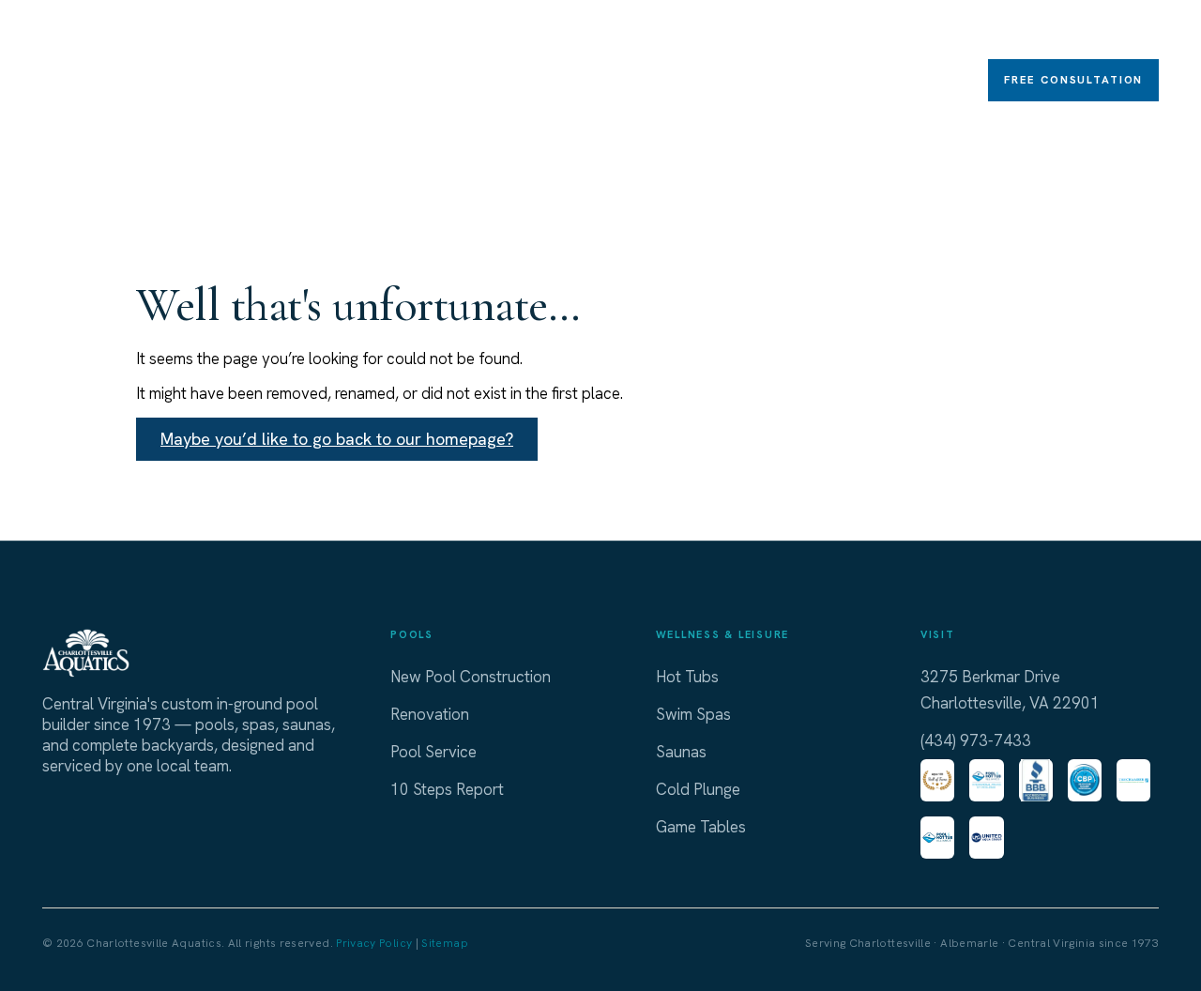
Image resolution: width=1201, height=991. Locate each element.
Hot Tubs (397, 33)
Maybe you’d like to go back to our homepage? (336, 439)
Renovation (873, 33)
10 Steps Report (447, 789)
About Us (1040, 33)
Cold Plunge (590, 33)
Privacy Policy (374, 943)
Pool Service (433, 751)
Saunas (670, 33)
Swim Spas (495, 33)
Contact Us (1126, 33)
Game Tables (772, 33)
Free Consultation (1073, 79)
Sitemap (444, 943)
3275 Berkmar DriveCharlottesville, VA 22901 (1010, 689)
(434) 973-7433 (975, 740)
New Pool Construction (470, 676)
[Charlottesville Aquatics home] (93, 61)
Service (953, 33)
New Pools (300, 33)
